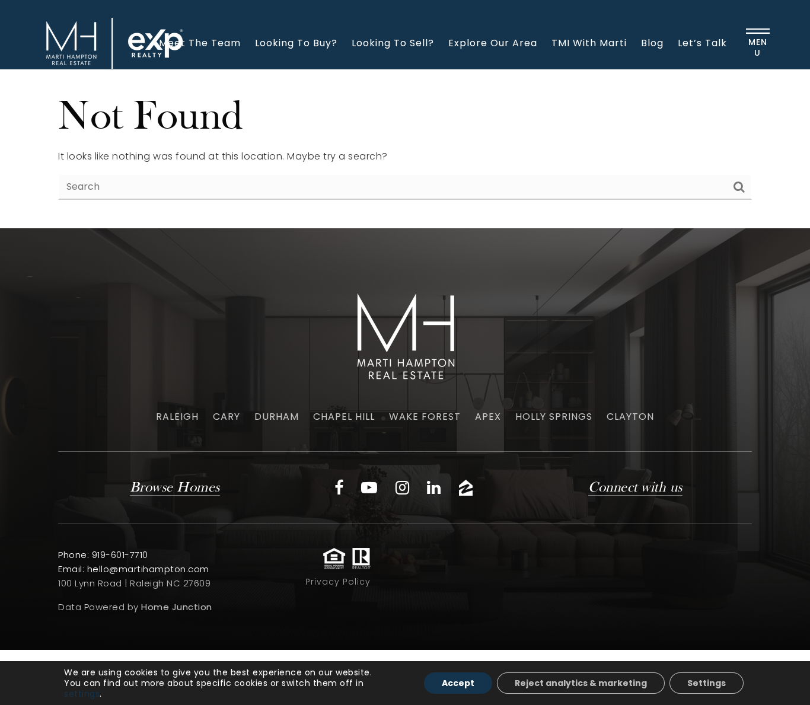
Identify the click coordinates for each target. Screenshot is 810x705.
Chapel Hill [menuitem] (344, 416)
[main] (405, 148)
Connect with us (635, 488)
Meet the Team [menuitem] (200, 43)
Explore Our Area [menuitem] (492, 43)
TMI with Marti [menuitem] (589, 43)
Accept (458, 683)
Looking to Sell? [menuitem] (393, 43)
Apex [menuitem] (488, 416)
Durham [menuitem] (276, 416)
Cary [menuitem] (226, 416)
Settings (706, 683)
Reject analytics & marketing (581, 683)
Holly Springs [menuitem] (553, 416)
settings (82, 694)
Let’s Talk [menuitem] (702, 43)
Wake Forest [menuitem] (425, 416)
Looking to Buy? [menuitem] (296, 43)
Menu (757, 47)
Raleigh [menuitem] (177, 416)
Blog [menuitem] (652, 43)
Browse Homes (175, 488)
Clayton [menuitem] (630, 416)
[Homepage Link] (111, 42)
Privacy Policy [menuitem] (338, 582)
